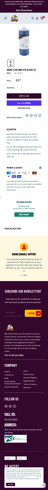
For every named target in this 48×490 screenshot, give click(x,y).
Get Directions (24, 10)
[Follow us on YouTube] (14, 406)
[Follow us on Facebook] (6, 406)
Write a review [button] (24, 214)
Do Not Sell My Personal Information (12, 382)
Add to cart (24, 96)
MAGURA (9, 73)
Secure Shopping (30, 378)
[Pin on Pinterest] (31, 115)
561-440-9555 (10, 419)
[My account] (37, 18)
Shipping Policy (29, 381)
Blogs (6, 378)
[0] (41, 18)
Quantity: (11, 88)
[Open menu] (5, 18)
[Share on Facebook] (27, 115)
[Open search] (33, 18)
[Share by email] (39, 115)
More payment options (24, 108)
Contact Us (8, 375)
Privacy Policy (28, 374)
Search (7, 372)
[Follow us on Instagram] (10, 406)
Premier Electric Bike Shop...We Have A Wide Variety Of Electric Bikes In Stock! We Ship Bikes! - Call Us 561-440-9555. (24, 4)
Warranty (27, 387)
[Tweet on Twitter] (35, 115)
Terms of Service (30, 384)
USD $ (20, 458)
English (8, 458)
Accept (10, 484)
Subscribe (31, 313)
